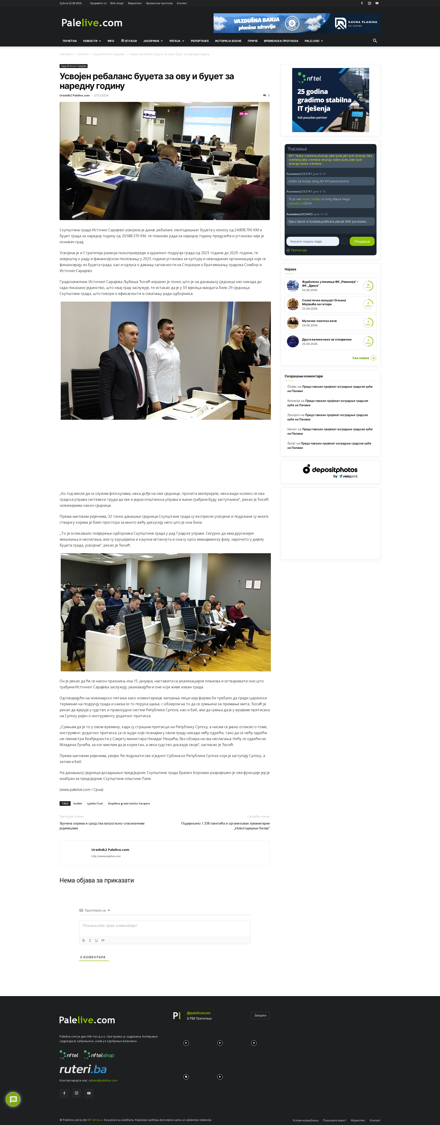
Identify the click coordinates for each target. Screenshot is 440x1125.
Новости (90, 41)
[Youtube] (377, 3)
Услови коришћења (306, 1120)
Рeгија (175, 41)
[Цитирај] (103, 940)
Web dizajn (117, 3)
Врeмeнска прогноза (281, 41)
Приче (253, 41)
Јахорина (151, 41)
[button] (374, 41)
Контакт (182, 3)
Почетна (70, 41)
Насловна (66, 54)
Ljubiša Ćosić (95, 803)
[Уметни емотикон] (344, 241)
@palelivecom (198, 1013)
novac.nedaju (311, 199)
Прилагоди (299, 250)
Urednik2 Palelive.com (75, 95)
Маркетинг (135, 3)
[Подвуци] (96, 940)
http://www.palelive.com (106, 856)
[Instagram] (369, 3)
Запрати (260, 1015)
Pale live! (312, 41)
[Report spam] (372, 173)
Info (111, 41)
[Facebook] (361, 3)
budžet (78, 803)
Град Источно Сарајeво (109, 54)
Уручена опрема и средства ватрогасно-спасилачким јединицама (102, 825)
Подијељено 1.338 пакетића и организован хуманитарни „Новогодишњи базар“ (225, 825)
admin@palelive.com (102, 1080)
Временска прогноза (159, 3)
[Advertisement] (165, 458)
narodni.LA (296, 203)
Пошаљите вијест (334, 1120)
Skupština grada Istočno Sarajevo (129, 803)
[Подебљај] (83, 940)
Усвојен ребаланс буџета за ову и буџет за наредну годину (147, 81)
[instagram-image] (186, 1042)
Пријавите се (98, 3)
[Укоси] (90, 940)
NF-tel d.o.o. (95, 1120)
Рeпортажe (200, 41)
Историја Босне (228, 41)
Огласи (131, 41)
